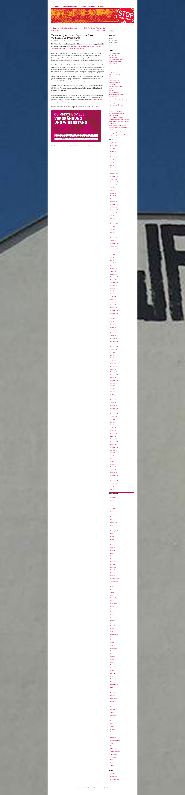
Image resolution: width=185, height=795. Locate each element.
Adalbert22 (113, 497)
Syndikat (112, 729)
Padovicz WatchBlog (114, 104)
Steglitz (112, 721)
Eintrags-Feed (113, 776)
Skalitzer (112, 709)
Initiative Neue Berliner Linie (116, 105)
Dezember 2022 (114, 173)
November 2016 (114, 341)
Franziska (112, 572)
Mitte (111, 645)
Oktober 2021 (113, 207)
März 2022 (113, 196)
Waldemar (112, 746)
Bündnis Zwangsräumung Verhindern (72, 48)
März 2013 (113, 464)
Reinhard (112, 695)
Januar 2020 (113, 240)
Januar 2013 (113, 469)
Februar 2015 (113, 400)
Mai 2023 (112, 165)
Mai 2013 (112, 458)
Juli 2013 (112, 453)
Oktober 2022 (113, 179)
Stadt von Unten (113, 76)
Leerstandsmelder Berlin (115, 61)
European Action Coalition (115, 111)
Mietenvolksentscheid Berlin (116, 94)
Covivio (112, 536)
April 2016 (113, 360)
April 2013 (113, 461)
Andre (111, 511)
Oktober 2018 (113, 279)
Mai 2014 (112, 425)
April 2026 (113, 143)
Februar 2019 (113, 268)
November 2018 (114, 277)
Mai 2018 (112, 293)
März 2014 (113, 430)
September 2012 (114, 481)
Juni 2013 (112, 455)
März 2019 (113, 265)
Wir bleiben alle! (113, 55)
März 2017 (113, 330)
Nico (111, 667)
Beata (111, 519)
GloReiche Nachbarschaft (115, 102)
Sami (111, 704)
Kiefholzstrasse (114, 609)
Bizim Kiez (111, 90)
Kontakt (101, 6)
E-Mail (110, 46)
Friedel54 (112, 575)
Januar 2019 (113, 271)
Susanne (112, 726)
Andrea (112, 514)
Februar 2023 (113, 168)
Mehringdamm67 (114, 634)
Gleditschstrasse (114, 581)
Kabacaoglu (113, 598)
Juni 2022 (112, 187)
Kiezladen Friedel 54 (114, 80)
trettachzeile (113, 737)
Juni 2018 (112, 291)
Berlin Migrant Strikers (114, 82)
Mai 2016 (112, 358)
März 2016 (113, 363)
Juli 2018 (112, 288)
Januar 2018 (113, 305)
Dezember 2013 (114, 439)
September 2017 (114, 313)
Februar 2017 (113, 333)
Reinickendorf (113, 698)
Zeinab (112, 765)
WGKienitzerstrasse (115, 751)
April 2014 (113, 427)
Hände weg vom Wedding (115, 71)
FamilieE (112, 558)
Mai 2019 (112, 260)
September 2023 (114, 157)
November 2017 (114, 310)
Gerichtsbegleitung (115, 578)
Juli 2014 (112, 419)
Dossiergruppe (112, 78)
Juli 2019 (112, 254)
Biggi (111, 525)
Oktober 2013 (113, 444)
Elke (111, 553)
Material (91, 6)
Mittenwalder (113, 648)
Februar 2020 (113, 238)
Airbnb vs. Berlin (113, 63)
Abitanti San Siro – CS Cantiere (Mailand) (119, 119)
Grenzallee (113, 584)
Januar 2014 (113, 436)
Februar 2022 (113, 198)
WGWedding (113, 757)
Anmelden (113, 773)
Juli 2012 (112, 486)
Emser (111, 556)
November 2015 (114, 374)
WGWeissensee (114, 760)
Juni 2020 (112, 229)
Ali (111, 503)
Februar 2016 (113, 366)
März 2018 (113, 299)
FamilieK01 (113, 561)
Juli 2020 (112, 226)
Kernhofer (113, 606)
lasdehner (112, 620)
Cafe (111, 533)
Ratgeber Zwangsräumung (115, 65)
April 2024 (113, 151)
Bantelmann (113, 517)
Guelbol (112, 586)
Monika (112, 653)
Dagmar (112, 539)
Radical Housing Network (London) (118, 125)
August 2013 (113, 450)
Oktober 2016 (113, 344)
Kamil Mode (113, 603)
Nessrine (112, 665)
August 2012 (113, 483)
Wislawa (112, 762)
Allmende (112, 508)
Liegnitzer (112, 628)
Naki (111, 662)
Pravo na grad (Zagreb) (114, 133)
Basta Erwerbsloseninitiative (115, 86)
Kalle (111, 600)
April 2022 (113, 193)
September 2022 (114, 182)
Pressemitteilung (114, 684)
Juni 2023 (112, 162)
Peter (111, 676)
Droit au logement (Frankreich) (116, 113)
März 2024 (113, 154)
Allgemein (69, 146)
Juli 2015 (112, 386)
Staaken (112, 718)
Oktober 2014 (113, 411)
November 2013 (114, 441)
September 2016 (114, 346)
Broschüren (113, 528)
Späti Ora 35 (113, 715)
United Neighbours (115, 740)
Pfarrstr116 (113, 679)
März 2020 (113, 235)
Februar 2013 (113, 467)
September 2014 (114, 414)
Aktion (64, 146)
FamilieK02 (113, 564)
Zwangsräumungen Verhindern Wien (118, 135)
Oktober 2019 (113, 246)
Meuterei (112, 637)
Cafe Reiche (112, 73)
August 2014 (113, 416)
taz (88, 107)
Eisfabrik (112, 550)
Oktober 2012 (113, 478)
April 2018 (113, 296)
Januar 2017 (113, 335)
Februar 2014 (113, 433)
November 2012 (114, 475)
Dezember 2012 (114, 472)
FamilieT (112, 570)
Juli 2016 (112, 352)
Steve (111, 723)
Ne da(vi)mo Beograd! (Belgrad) (117, 131)
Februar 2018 (113, 302)
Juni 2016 (112, 355)
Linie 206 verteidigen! (114, 75)
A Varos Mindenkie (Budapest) (116, 117)
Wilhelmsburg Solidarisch (115, 98)
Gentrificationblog (113, 57)
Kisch (111, 614)
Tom (111, 734)
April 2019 (113, 263)
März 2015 (113, 397)
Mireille (112, 642)
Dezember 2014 (114, 405)
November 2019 (114, 243)
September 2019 (114, 249)
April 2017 (113, 327)
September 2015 (114, 380)
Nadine (112, 659)
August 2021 (113, 212)
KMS (111, 617)
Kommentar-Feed (114, 779)
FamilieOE (113, 567)
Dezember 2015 (114, 372)
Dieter (111, 545)
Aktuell (56, 6)
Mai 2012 (112, 489)
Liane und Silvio (114, 623)
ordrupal (112, 673)
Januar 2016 (113, 369)
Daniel (112, 542)
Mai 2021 (112, 218)
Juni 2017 (112, 321)
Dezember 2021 (114, 201)
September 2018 (114, 282)
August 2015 (113, 383)
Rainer (112, 687)
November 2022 (114, 176)
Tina (111, 732)
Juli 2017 (112, 319)
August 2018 (113, 285)
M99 (111, 631)
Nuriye (112, 670)
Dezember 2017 (114, 307)
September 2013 (114, 447)
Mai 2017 (112, 324)
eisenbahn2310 (114, 547)
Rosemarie (113, 701)
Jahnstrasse (113, 592)
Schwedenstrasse (114, 707)
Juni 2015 (112, 388)
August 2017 (113, 316)
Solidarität (112, 712)
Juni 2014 (112, 422)
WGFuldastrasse (114, 748)
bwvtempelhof (114, 531)
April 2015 (113, 394)
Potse (111, 681)
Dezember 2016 (114, 338)
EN (108, 6)
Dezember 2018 (114, 274)
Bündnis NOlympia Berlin (79, 46)
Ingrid (111, 589)
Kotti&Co (111, 88)
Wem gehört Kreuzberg (114, 92)
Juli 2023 (112, 159)
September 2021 (114, 210)
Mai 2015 (112, 391)
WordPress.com (108, 788)
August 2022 (113, 184)
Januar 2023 (113, 170)
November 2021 (114, 204)
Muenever (112, 656)
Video (111, 743)
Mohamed (112, 651)
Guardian (96, 107)
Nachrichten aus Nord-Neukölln (117, 59)
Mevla (111, 639)
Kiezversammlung (114, 612)
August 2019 (113, 252)
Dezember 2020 (114, 224)
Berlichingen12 (114, 522)
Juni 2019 (112, 257)
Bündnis (83, 6)
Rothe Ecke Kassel (113, 96)
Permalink (93, 146)
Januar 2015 (113, 402)
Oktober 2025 (113, 145)
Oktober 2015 (113, 377)
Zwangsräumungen (69, 6)
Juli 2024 (112, 148)
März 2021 (113, 221)
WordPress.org (114, 782)
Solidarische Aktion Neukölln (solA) (118, 100)
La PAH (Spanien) (113, 115)
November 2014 (114, 408)
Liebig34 (112, 626)
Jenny (111, 595)
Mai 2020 (112, 232)
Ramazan (112, 690)
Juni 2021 (112, 215)
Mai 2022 (112, 190)
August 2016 (113, 349)
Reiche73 (112, 693)
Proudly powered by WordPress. (83, 788)
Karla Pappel (112, 84)
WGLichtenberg (114, 754)
